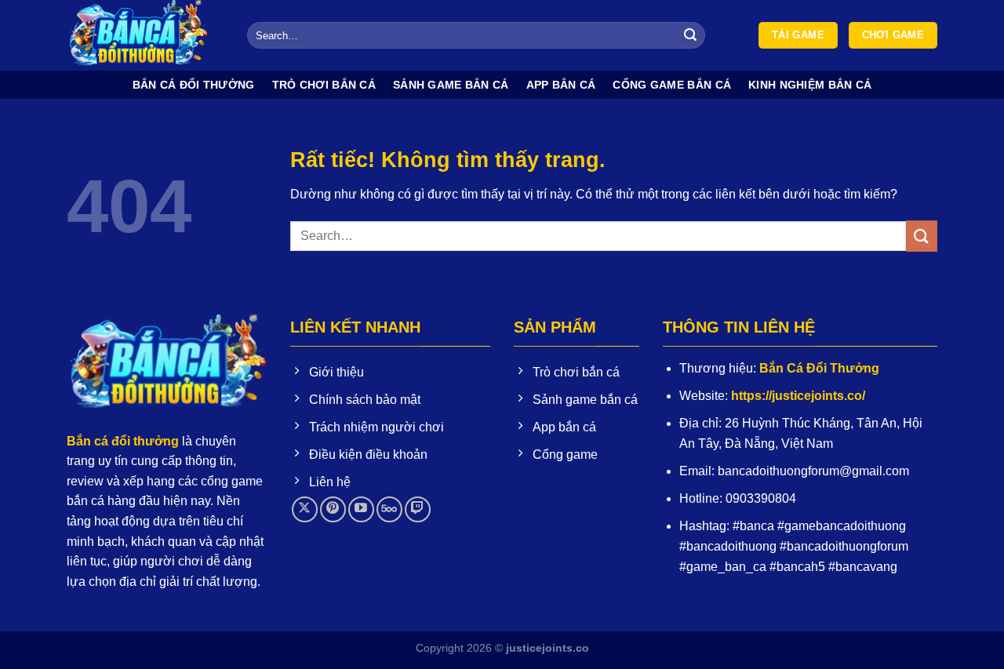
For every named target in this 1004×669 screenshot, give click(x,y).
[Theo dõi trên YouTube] (361, 509)
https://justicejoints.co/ (798, 395)
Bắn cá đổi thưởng (194, 84)
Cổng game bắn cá (672, 84)
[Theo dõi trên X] (305, 509)
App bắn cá (561, 84)
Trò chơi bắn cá (324, 84)
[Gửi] (691, 35)
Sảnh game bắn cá (451, 84)
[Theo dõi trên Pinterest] (333, 509)
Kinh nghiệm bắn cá (809, 84)
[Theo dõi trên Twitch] (418, 509)
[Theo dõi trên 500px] (389, 509)
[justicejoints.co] (145, 35)
